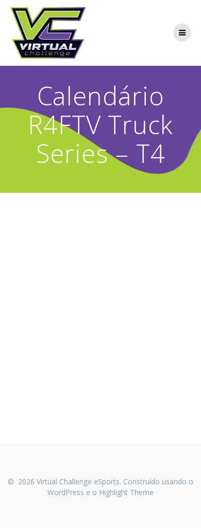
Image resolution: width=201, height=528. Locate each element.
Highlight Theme (126, 492)
